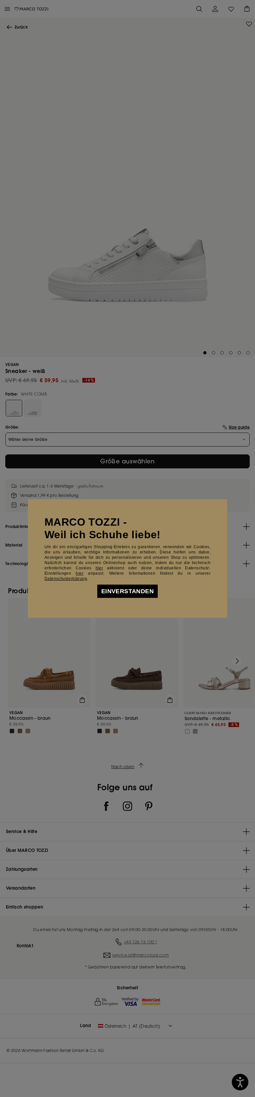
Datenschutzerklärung (65, 578)
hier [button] (79, 573)
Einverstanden (127, 591)
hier (99, 568)
